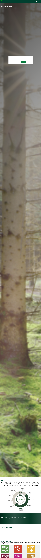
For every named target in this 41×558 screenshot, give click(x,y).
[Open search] (36, 1)
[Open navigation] (39, 1)
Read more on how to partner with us (6, 538)
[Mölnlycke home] (2, 1)
